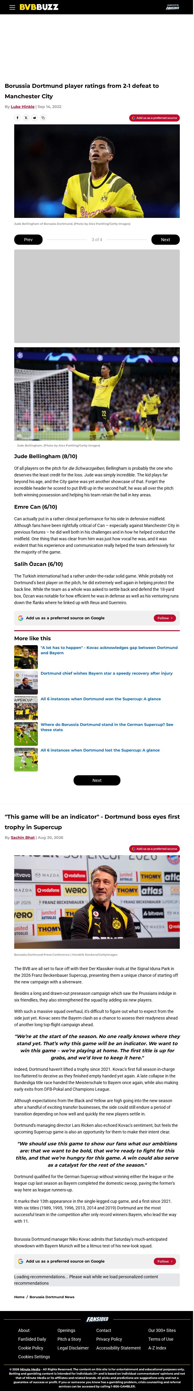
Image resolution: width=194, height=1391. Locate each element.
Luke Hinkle (23, 106)
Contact (103, 1330)
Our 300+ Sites (162, 1330)
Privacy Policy (109, 1339)
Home (19, 1297)
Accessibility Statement (118, 1347)
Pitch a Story (69, 1339)
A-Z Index (157, 1347)
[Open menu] (12, 7)
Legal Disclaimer (73, 1347)
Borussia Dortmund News (52, 1297)
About (24, 1330)
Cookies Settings (34, 1356)
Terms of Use (160, 1339)
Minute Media (30, 1369)
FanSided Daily (32, 1339)
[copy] (43, 117)
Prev (28, 239)
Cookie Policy (30, 1347)
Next (165, 239)
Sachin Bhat (23, 837)
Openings (66, 1330)
